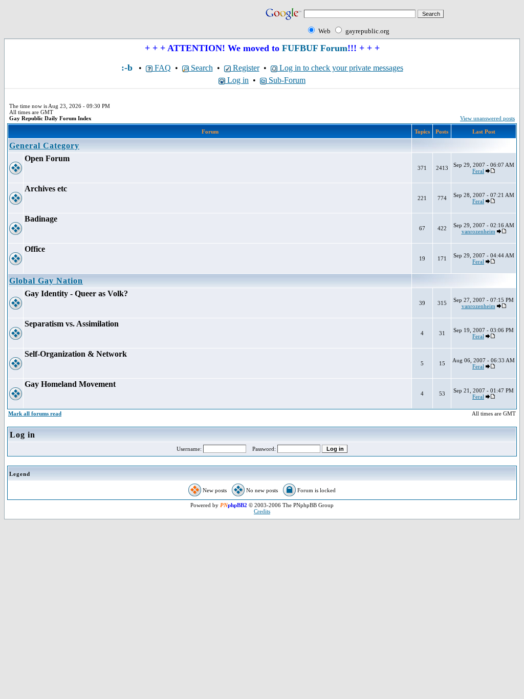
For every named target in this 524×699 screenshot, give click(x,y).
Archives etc (46, 188)
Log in (237, 80)
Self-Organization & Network (76, 354)
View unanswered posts (487, 118)
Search (201, 67)
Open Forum (47, 158)
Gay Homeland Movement (70, 384)
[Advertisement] (124, 21)
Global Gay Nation (46, 280)
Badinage (41, 218)
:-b (127, 67)
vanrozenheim (478, 231)
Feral (478, 171)
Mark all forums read (34, 413)
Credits (262, 511)
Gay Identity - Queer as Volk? (76, 293)
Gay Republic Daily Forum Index (50, 118)
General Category (44, 145)
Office (35, 249)
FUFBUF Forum (314, 48)
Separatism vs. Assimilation (72, 323)
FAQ (161, 67)
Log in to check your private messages (340, 67)
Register (245, 67)
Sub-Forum (286, 80)
